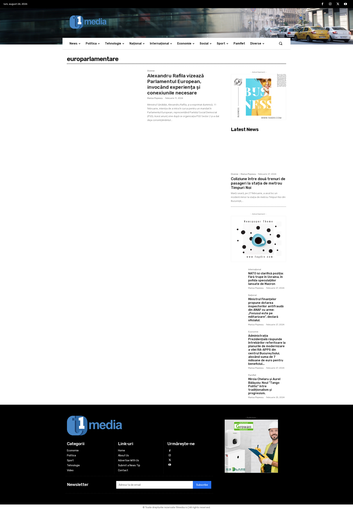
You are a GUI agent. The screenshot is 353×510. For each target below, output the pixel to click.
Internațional (254, 270)
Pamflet (252, 375)
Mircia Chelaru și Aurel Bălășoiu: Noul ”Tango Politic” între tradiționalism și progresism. (264, 386)
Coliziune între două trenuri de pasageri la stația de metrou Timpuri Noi (258, 183)
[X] (338, 4)
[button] (280, 43)
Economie (253, 332)
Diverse (151, 71)
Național (252, 295)
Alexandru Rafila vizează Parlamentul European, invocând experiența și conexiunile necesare (175, 84)
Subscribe (202, 484)
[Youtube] (345, 4)
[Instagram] (330, 4)
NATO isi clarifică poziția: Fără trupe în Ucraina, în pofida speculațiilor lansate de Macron (266, 279)
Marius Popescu (155, 98)
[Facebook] (323, 4)
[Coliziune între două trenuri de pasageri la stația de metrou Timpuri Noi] (258, 152)
